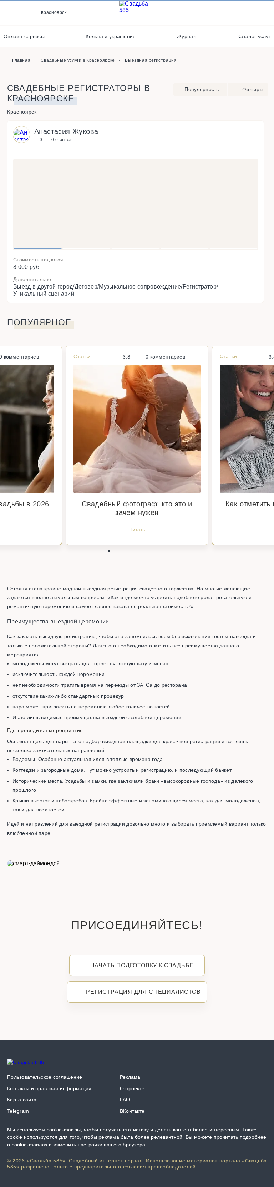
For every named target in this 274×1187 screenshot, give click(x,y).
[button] (109, 551)
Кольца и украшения (111, 36)
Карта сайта (21, 1099)
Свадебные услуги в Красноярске (78, 60)
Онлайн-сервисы (24, 36)
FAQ (125, 1099)
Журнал (186, 36)
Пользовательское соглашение (44, 1077)
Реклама (130, 1077)
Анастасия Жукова (66, 131)
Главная (21, 60)
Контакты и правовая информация (49, 1088)
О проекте (132, 1088)
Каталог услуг (253, 36)
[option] (135, 204)
